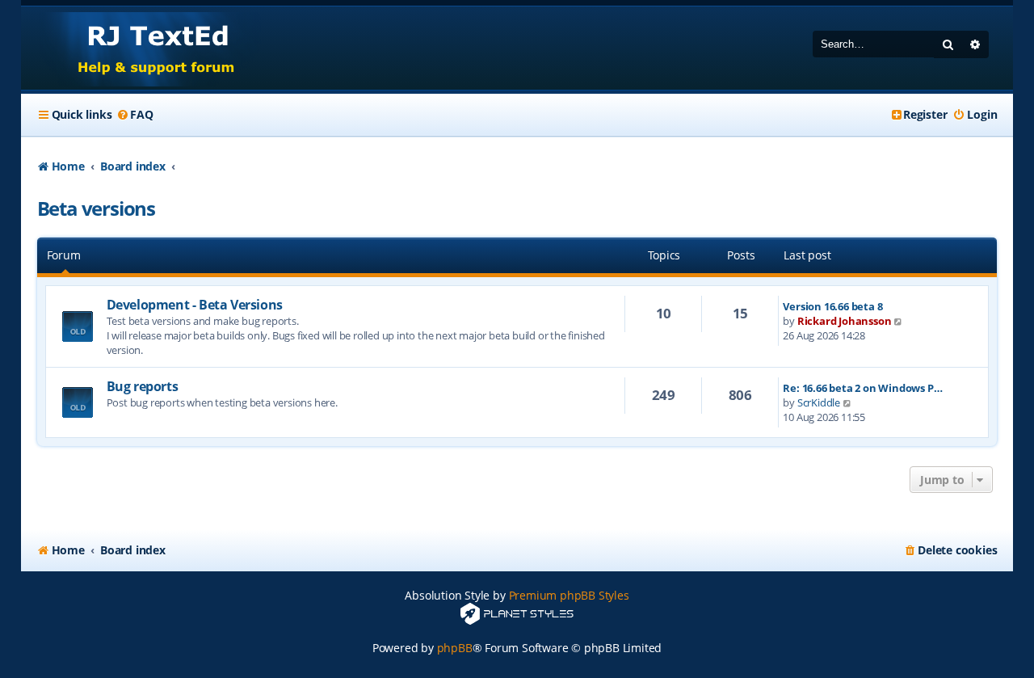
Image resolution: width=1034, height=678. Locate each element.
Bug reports (143, 386)
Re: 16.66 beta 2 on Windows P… (862, 388)
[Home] (141, 48)
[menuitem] (134, 115)
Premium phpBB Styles (569, 595)
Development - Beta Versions (195, 305)
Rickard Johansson (844, 321)
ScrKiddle (818, 402)
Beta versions (96, 208)
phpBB (455, 647)
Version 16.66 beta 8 (832, 306)
